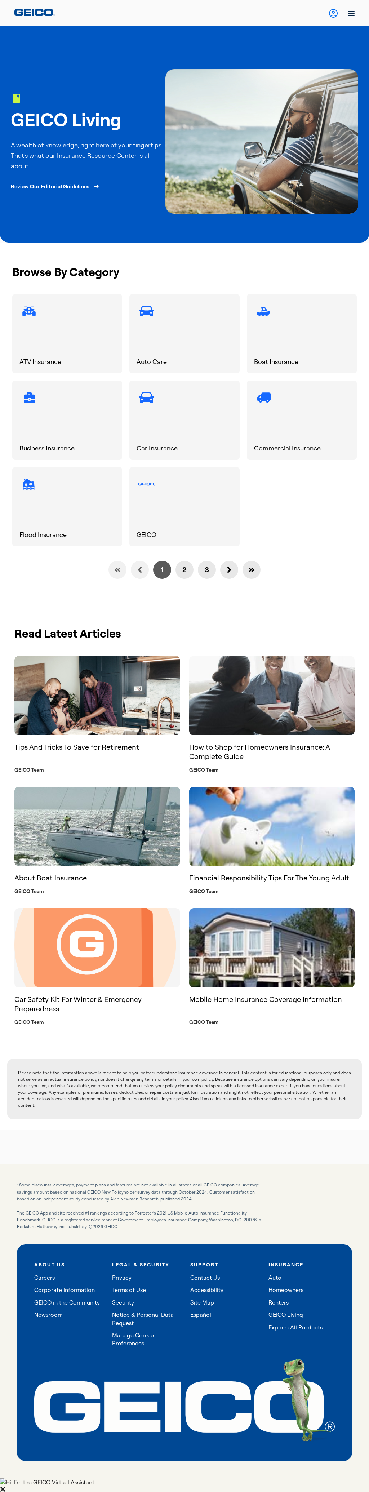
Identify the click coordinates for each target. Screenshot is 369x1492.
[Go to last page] (252, 570)
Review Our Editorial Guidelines (50, 186)
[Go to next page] (229, 570)
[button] (184, 1485)
